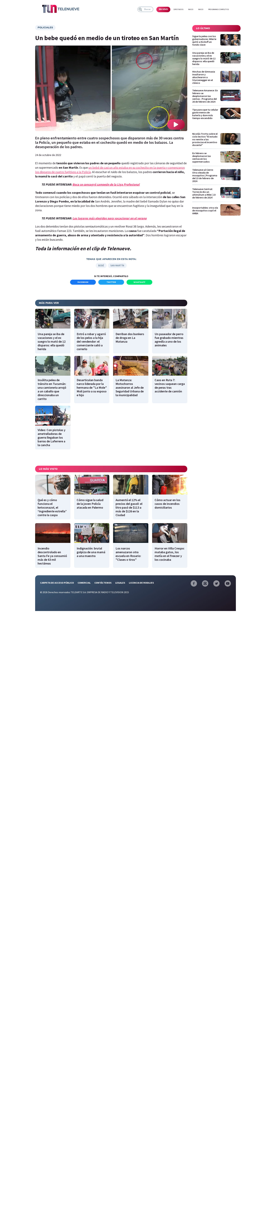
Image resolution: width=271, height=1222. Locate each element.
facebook (82, 282)
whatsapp (139, 282)
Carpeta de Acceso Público (57, 582)
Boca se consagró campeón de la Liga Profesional (106, 184)
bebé (101, 265)
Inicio (190, 9)
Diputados (178, 9)
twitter (111, 282)
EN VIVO (163, 9)
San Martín (117, 265)
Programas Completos (218, 9)
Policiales (45, 27)
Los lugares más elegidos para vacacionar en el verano (109, 218)
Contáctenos (103, 582)
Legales (120, 582)
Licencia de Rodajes (141, 582)
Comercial (84, 582)
